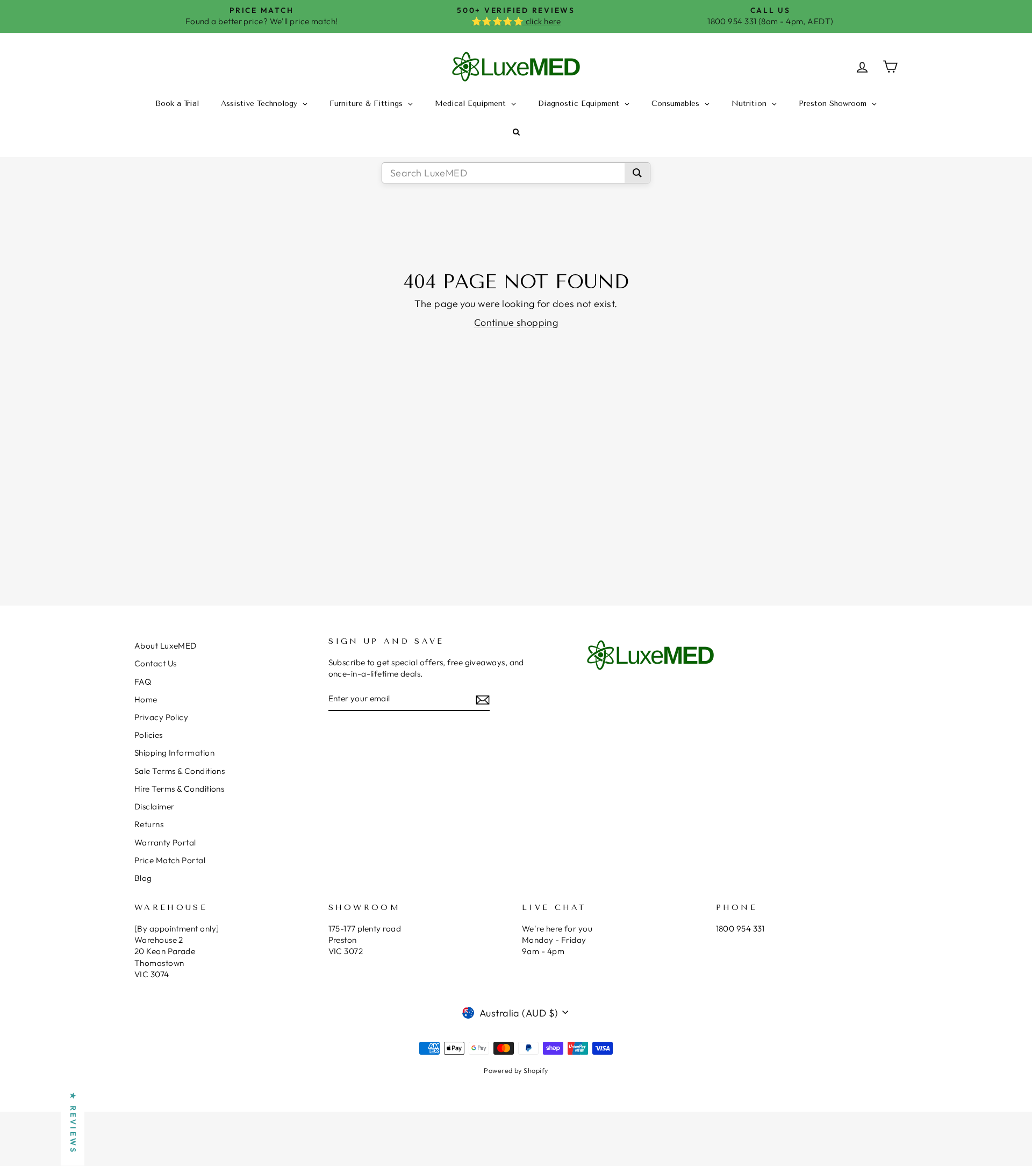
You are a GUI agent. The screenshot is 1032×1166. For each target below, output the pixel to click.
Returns (148, 824)
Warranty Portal (165, 842)
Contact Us (155, 663)
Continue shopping (516, 322)
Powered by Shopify (516, 1070)
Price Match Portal (169, 860)
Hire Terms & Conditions (179, 789)
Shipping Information (174, 753)
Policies (148, 735)
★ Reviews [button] (73, 1124)
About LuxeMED (165, 646)
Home (145, 699)
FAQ (142, 682)
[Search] (637, 173)
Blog (143, 878)
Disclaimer (154, 806)
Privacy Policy (161, 717)
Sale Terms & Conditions (179, 771)
